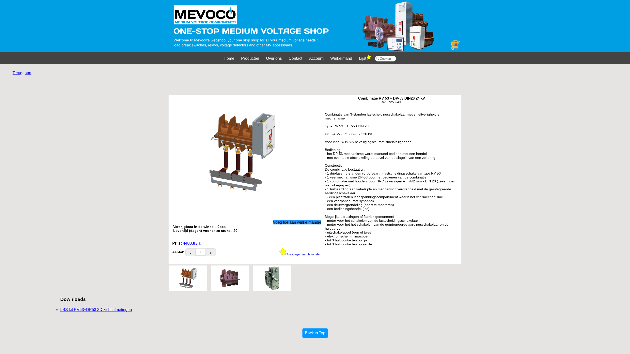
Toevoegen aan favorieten (303, 254)
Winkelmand (341, 58)
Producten (250, 58)
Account (316, 58)
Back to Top (315, 333)
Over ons (274, 58)
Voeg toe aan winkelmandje (297, 222)
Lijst (362, 58)
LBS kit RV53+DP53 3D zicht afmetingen (96, 310)
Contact (295, 58)
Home (229, 58)
